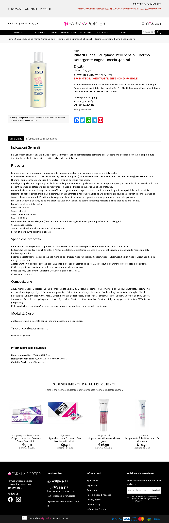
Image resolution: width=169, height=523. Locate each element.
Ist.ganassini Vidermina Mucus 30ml (104, 439)
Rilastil (77, 51)
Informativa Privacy (96, 509)
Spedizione (92, 480)
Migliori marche (60, 32)
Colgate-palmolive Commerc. (26, 435)
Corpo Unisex (48, 39)
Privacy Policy (94, 499)
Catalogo (19, 39)
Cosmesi (29, 39)
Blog (123, 32)
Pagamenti (92, 485)
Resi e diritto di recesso (99, 495)
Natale (18, 32)
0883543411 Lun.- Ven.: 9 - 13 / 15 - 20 (30, 9)
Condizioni (92, 490)
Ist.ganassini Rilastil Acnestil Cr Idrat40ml (142, 439)
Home (11, 39)
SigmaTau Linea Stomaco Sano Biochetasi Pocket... (65, 439)
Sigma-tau (65, 435)
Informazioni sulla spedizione (41, 138)
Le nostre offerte (81, 32)
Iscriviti (156, 490)
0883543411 (60, 481)
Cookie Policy (93, 504)
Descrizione (16, 138)
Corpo (37, 39)
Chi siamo (102, 32)
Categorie (39, 32)
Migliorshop (46, 518)
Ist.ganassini (104, 435)
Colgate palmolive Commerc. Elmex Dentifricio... (26, 439)
